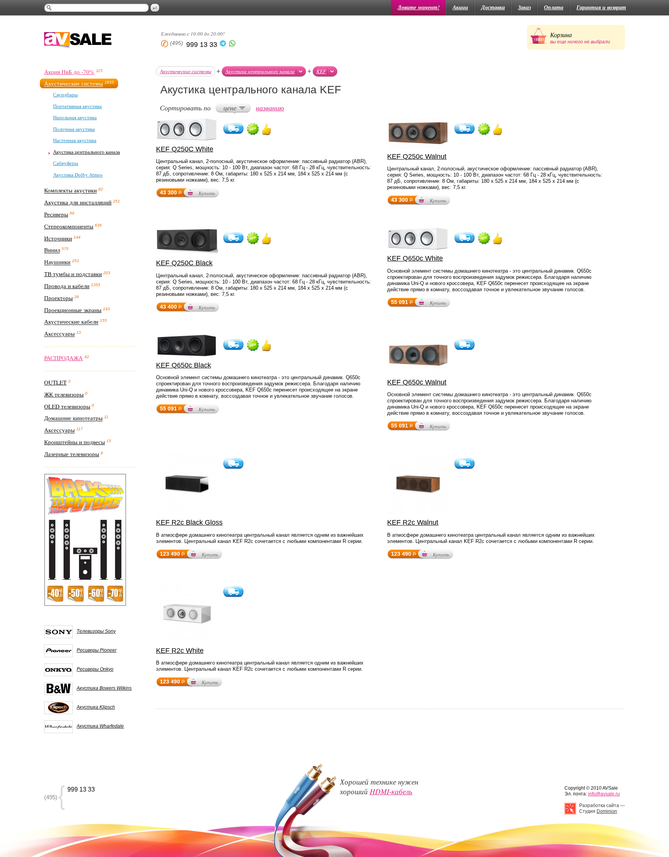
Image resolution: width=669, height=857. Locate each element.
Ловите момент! (418, 7)
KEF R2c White (180, 650)
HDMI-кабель (391, 791)
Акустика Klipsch (96, 707)
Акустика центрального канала (86, 151)
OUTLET (55, 382)
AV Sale (78, 41)
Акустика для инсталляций (78, 202)
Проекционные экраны (72, 310)
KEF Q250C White (184, 149)
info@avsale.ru (604, 794)
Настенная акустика (74, 140)
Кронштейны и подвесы (74, 442)
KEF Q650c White (415, 258)
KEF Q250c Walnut (416, 156)
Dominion (607, 811)
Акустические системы (73, 84)
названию (270, 107)
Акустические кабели (71, 322)
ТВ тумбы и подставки (73, 274)
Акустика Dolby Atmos (78, 174)
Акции (460, 7)
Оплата (553, 7)
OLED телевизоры (67, 406)
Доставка (493, 7)
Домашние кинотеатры (73, 418)
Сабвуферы (65, 163)
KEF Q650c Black (183, 365)
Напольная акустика (75, 117)
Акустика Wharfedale (100, 726)
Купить (207, 193)
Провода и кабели (66, 286)
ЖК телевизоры (64, 394)
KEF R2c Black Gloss (189, 522)
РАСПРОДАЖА (63, 358)
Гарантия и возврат (601, 7)
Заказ (524, 7)
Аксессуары (59, 334)
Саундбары (65, 94)
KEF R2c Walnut (412, 522)
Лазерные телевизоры (71, 454)
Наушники (57, 262)
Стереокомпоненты (68, 226)
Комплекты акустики (70, 190)
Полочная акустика (74, 128)
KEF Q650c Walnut (416, 382)
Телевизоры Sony (96, 631)
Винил (52, 250)
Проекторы (58, 298)
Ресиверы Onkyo (95, 669)
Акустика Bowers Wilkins (104, 688)
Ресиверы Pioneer (97, 650)
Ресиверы (56, 214)
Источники (58, 238)
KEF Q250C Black (184, 263)
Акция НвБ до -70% (69, 72)
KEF (321, 71)
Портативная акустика (77, 106)
